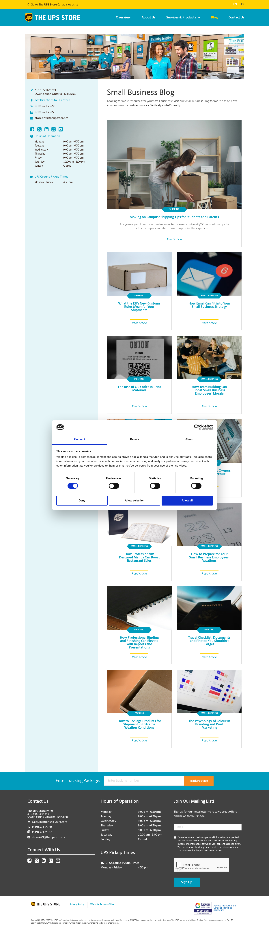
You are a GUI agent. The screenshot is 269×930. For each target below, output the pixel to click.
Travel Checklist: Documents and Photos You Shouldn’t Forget (209, 641)
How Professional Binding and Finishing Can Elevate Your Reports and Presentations (139, 642)
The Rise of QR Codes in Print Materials (139, 389)
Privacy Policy (77, 904)
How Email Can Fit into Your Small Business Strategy (209, 305)
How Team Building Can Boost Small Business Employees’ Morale (209, 390)
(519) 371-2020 (45, 106)
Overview (123, 17)
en (235, 4)
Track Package (199, 780)
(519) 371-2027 (45, 112)
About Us (148, 17)
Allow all (187, 500)
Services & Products (181, 17)
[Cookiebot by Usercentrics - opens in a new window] (197, 427)
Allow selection (134, 500)
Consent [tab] (79, 439)
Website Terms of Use (102, 904)
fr (242, 4)
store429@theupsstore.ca (51, 118)
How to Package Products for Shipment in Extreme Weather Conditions (139, 725)
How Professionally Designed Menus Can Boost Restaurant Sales (139, 558)
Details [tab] (134, 439)
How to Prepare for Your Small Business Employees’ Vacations (209, 558)
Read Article (174, 239)
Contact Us (236, 17)
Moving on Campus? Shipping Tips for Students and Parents (174, 217)
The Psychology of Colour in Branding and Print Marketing (209, 725)
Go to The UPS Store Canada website (54, 4)
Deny (82, 500)
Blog (214, 17)
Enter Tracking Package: (78, 781)
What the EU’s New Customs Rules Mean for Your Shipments (139, 307)
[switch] (114, 486)
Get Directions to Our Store (52, 100)
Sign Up (186, 882)
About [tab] (189, 439)
